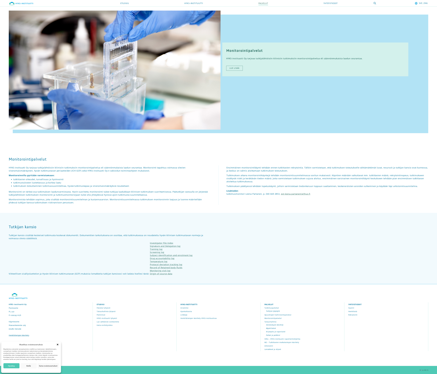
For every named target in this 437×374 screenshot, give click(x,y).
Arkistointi (268, 346)
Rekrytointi (352, 315)
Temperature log (158, 261)
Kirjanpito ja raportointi (276, 332)
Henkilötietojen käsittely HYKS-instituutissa (198, 318)
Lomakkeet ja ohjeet (272, 349)
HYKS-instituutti (193, 3)
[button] (57, 344)
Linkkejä (183, 315)
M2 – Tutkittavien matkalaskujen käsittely (281, 342)
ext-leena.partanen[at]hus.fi (295, 194)
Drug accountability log (162, 258)
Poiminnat (101, 315)
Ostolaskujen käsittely (274, 325)
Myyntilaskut (271, 328)
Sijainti (351, 308)
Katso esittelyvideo (104, 325)
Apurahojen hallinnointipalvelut (277, 315)
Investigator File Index (161, 243)
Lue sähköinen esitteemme (108, 322)
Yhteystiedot (331, 3)
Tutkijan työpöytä (273, 311)
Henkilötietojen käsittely (19, 335)
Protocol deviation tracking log (166, 264)
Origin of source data (161, 273)
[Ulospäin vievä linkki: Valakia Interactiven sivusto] (424, 370)
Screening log (157, 252)
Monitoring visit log (160, 270)
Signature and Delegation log (165, 246)
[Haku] (374, 3)
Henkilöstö (352, 311)
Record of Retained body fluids (166, 267)
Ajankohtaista (186, 311)
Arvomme (184, 308)
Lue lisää (234, 68)
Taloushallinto (270, 322)
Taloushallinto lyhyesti (106, 311)
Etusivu (124, 3)
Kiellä (28, 366)
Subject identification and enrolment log (171, 255)
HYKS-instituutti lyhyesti (107, 318)
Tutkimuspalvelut (271, 308)
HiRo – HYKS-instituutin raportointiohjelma (282, 339)
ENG (426, 3)
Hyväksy (11, 366)
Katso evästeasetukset (48, 366)
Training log (156, 249)
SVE (420, 3)
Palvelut (263, 3)
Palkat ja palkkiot (273, 335)
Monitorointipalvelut (273, 318)
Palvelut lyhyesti (103, 308)
